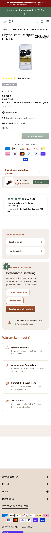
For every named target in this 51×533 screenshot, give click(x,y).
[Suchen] (36, 21)
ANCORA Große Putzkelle (23, 181)
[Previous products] (39, 172)
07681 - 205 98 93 (18, 292)
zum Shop (44, 3)
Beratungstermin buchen (21, 309)
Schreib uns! (15, 300)
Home (5, 29)
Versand (18, 102)
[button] (25, 205)
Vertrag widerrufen (15, 506)
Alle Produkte (19, 29)
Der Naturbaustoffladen (23, 527)
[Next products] (46, 172)
